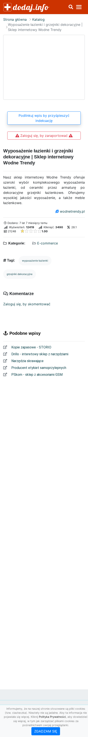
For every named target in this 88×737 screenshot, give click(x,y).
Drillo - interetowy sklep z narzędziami (39, 354)
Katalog (38, 19)
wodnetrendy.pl (72, 211)
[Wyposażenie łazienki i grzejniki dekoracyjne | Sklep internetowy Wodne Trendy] (44, 67)
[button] (70, 7)
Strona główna (15, 19)
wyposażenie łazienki (35, 260)
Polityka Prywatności (52, 716)
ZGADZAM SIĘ (45, 731)
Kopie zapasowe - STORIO (30, 347)
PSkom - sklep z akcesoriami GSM (36, 375)
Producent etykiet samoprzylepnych (38, 368)
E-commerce (47, 243)
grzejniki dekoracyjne (19, 274)
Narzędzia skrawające (27, 361)
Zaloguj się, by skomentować (26, 304)
